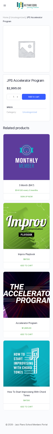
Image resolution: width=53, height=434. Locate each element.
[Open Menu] (4, 5)
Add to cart (33, 97)
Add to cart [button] (26, 266)
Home (6, 17)
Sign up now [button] (26, 197)
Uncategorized (17, 17)
